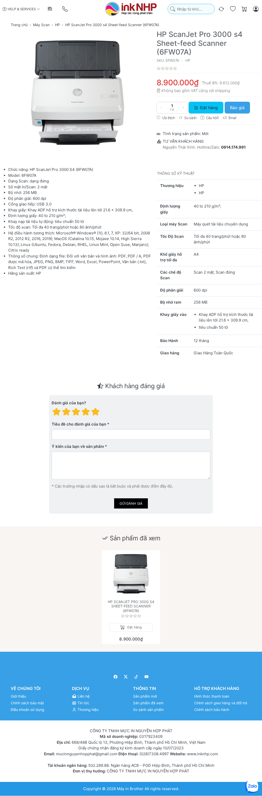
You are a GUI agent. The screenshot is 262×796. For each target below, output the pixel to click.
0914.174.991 (233, 147)
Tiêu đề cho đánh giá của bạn (79, 424)
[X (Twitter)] (126, 676)
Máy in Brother (130, 788)
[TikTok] (136, 676)
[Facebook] (115, 676)
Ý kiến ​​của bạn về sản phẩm (78, 446)
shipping (222, 90)
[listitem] (77, 92)
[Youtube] (146, 676)
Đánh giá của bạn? (69, 402)
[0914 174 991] (65, 9)
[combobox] (191, 9)
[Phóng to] (77, 92)
